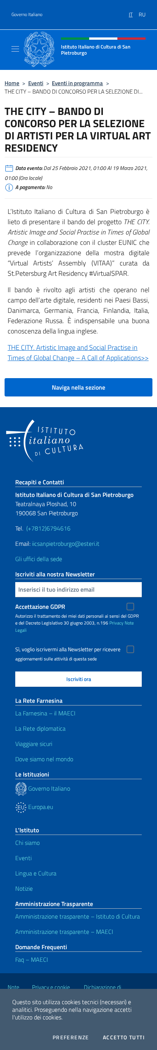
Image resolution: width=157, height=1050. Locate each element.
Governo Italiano (26, 14)
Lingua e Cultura (35, 873)
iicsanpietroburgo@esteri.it (66, 543)
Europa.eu (40, 806)
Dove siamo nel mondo (44, 759)
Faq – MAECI (31, 959)
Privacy (116, 622)
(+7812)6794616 (48, 528)
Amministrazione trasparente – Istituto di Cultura (77, 916)
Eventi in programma (77, 83)
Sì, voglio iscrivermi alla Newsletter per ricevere (67, 649)
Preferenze (71, 1037)
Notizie (24, 888)
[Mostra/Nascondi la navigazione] (15, 48)
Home (12, 83)
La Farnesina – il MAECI (45, 713)
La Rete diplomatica (40, 728)
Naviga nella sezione (78, 387)
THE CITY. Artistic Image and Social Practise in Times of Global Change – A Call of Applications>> (78, 352)
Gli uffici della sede (38, 558)
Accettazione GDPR (40, 606)
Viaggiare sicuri (33, 743)
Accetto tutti (124, 1037)
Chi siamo (27, 842)
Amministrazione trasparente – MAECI (64, 931)
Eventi (35, 83)
